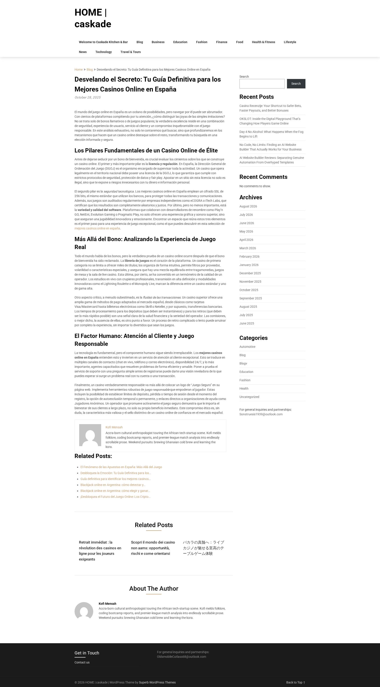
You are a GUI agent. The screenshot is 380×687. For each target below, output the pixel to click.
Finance (221, 42)
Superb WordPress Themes (157, 682)
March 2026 (247, 248)
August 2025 (248, 306)
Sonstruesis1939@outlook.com (261, 414)
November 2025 (250, 281)
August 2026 (248, 206)
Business (158, 42)
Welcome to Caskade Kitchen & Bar (103, 42)
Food (239, 42)
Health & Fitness (263, 42)
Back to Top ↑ (295, 682)
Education (180, 42)
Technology (103, 52)
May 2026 (246, 231)
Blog (140, 42)
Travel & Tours (131, 52)
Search (244, 76)
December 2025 (250, 273)
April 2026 (246, 240)
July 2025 (246, 315)
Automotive (247, 346)
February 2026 (249, 256)
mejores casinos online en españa (97, 228)
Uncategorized (249, 397)
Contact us (82, 662)
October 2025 (248, 290)
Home (79, 69)
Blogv (243, 363)
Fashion (201, 42)
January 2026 (249, 265)
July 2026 (246, 214)
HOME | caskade (93, 18)
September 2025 (250, 298)
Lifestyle (290, 42)
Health (243, 388)
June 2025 (246, 323)
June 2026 (246, 223)
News (83, 52)
